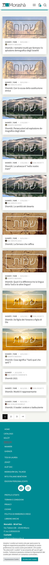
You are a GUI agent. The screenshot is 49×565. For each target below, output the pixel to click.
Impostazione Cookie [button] (12, 559)
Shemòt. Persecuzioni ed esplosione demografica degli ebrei (24, 129)
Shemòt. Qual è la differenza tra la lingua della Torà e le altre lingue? (24, 283)
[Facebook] (21, 488)
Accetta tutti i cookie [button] (30, 559)
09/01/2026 (23, 42)
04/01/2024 (23, 238)
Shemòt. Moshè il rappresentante (20, 391)
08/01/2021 (23, 402)
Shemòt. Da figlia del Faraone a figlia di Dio (23, 321)
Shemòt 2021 (11, 378)
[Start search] (44, 5)
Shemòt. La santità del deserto (19, 206)
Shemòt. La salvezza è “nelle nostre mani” (22, 167)
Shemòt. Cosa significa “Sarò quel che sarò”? (23, 361)
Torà (15, 42)
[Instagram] (28, 488)
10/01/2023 (23, 354)
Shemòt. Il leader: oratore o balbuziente (24, 407)
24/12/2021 (23, 388)
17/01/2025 (23, 122)
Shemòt (8, 42)
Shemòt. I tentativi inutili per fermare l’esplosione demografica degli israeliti (24, 49)
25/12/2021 (18, 372)
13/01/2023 (23, 316)
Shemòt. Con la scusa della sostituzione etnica (23, 89)
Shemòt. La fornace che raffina (19, 244)
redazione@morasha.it (14, 538)
